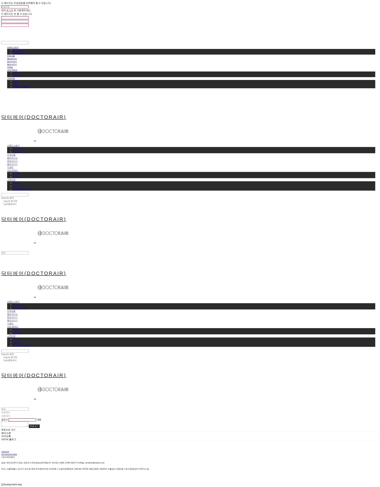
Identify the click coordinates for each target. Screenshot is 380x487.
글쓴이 (4, 419)
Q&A (15, 84)
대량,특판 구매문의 (21, 86)
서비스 (16, 81)
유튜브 (16, 72)
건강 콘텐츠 (12, 70)
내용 (39, 419)
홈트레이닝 (12, 58)
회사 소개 (17, 50)
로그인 (9, 10)
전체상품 (11, 56)
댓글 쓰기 (34, 426)
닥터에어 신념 (19, 53)
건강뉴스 (17, 75)
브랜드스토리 (13, 47)
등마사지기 (12, 61)
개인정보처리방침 (9, 454)
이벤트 (10, 67)
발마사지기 (12, 64)
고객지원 (11, 78)
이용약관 (5, 452)
